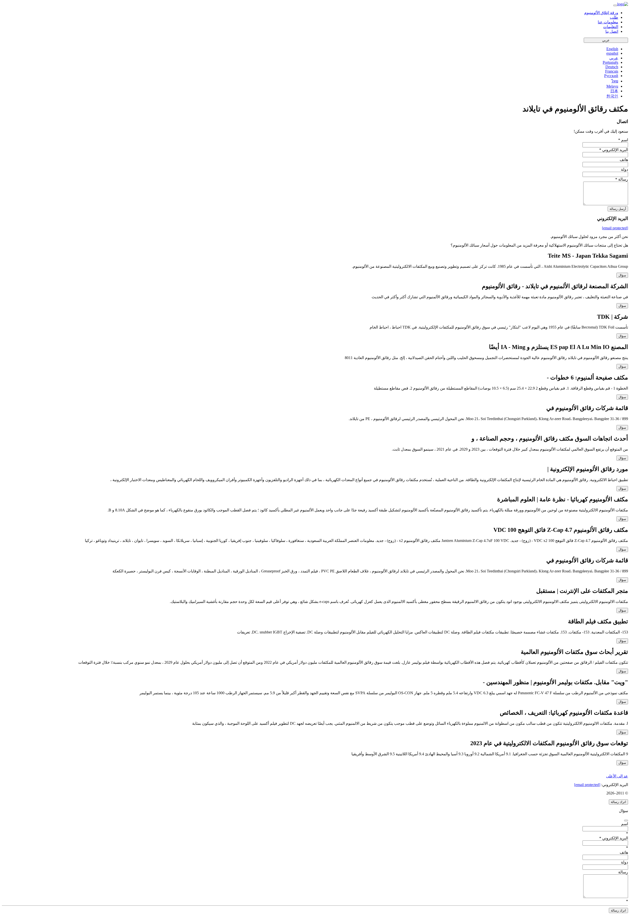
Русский (611, 76)
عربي (606, 40)
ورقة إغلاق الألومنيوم (601, 13)
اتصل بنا (611, 31)
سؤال (622, 275)
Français (611, 71)
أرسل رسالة (618, 209)
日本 (614, 91)
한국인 (612, 96)
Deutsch (611, 67)
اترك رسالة (618, 802)
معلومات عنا (608, 22)
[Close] (626, 820)
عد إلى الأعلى (617, 776)
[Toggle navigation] (615, 5)
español (612, 53)
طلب (614, 17)
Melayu (612, 86)
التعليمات (610, 27)
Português (610, 62)
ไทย (614, 81)
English (612, 49)
